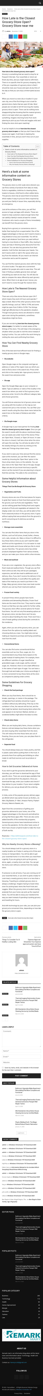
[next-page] (6, 1019)
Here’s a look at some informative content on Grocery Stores (21, 151)
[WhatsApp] (25, 36)
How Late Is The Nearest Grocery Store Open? (22, 154)
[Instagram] (21, 1377)
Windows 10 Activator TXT (24, 1389)
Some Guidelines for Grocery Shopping (19, 160)
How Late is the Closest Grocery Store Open (20, 918)
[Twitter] (15, 36)
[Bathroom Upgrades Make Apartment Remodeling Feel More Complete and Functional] (8, 991)
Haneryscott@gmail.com (18, 1362)
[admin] (3, 31)
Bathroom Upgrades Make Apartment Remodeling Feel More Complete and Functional (27, 989)
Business (10, 9)
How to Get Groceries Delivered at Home (21, 162)
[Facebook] (11, 36)
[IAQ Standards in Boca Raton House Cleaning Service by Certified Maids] (8, 1012)
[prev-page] (3, 1019)
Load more (21, 1133)
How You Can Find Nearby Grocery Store (20, 156)
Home (4, 9)
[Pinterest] (20, 36)
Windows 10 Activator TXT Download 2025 (22, 1145)
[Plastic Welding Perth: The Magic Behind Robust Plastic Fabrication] (8, 1125)
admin (8, 31)
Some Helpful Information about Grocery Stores (22, 158)
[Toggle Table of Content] (36, 146)
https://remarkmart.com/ (21, 973)
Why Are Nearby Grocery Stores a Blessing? (22, 164)
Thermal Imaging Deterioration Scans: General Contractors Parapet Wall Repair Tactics (27, 1000)
